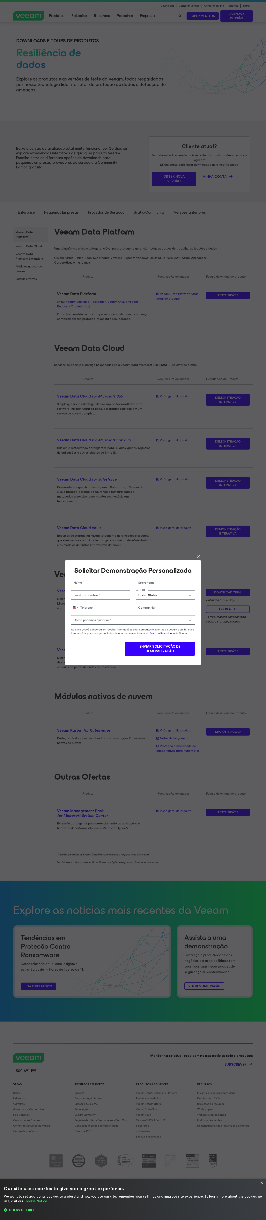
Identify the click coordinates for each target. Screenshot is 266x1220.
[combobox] (165, 595)
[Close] (198, 557)
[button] (133, 1210)
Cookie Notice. (36, 1201)
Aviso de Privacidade (162, 633)
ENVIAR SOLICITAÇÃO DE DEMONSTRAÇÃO (160, 649)
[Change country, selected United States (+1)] (75, 607)
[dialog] (133, 1199)
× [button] (261, 1182)
